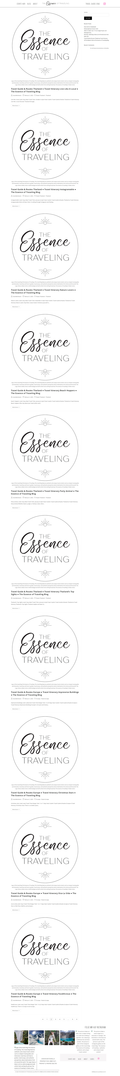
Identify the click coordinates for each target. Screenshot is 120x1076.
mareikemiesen (17, 95)
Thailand (48, 95)
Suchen (86, 12)
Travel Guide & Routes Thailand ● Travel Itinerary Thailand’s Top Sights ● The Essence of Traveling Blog (42, 593)
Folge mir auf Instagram (95, 1027)
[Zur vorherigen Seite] (42, 1019)
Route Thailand (40, 95)
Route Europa (45, 698)
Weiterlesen (16, 105)
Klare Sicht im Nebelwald (90, 27)
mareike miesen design (52, 1071)
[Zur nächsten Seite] (76, 1019)
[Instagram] (98, 1058)
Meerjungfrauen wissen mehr (91, 29)
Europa (38, 698)
